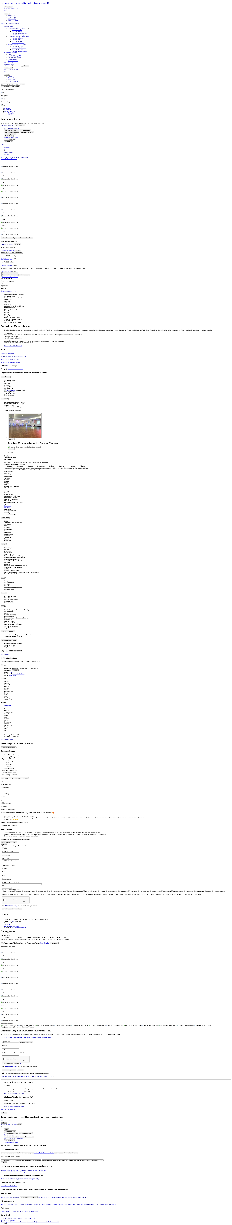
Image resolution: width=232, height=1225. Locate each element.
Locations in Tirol (17, 31)
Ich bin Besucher (13, 1172)
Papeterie (88, 891)
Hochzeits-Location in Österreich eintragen (39, 1204)
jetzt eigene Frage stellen (8, 1109)
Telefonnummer (6, 879)
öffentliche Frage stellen (26, 1042)
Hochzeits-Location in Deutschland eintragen (14, 1204)
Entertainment (5, 517)
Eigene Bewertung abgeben (8, 747)
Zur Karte (7, 924)
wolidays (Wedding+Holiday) (8, 640)
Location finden (9, 26)
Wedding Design (145, 891)
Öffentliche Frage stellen (11, 1142)
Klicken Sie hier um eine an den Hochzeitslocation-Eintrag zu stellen (26, 1037)
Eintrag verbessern (10, 139)
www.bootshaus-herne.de (11, 128)
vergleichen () (29, 1179)
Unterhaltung (189, 891)
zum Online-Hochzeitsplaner (9, 1186)
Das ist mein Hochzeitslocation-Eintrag (23, 1170)
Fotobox (209, 891)
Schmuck (102, 891)
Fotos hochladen (9, 1140)
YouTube (15, 1218)
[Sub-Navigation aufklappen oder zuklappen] (28, 28)
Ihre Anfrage (5, 858)
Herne (10, 672)
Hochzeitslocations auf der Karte (10, 1197)
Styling (95, 891)
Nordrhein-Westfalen (18, 674)
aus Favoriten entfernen (25, 1133)
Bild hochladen (9, 136)
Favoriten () (10, 1179)
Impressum (4, 1211)
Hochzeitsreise (199, 891)
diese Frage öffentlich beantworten (14, 1093)
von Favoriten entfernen (24, 130)
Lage (5, 149)
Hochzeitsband (42, 891)
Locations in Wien (17, 30)
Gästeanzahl (5, 886)
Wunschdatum (6, 855)
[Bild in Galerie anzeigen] (9, 273)
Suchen (26, 66)
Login (9, 54)
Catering (18, 891)
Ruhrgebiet (7, 705)
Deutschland (12, 675)
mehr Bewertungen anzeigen (8, 842)
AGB (20, 1063)
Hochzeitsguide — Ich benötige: (11, 889)
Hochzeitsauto (123, 891)
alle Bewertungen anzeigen (8, 291)
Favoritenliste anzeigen (7, 244)
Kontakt (11, 739)
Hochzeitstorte (78, 891)
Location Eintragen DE (14, 56)
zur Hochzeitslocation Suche (9, 159)
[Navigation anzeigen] (1, 1126)
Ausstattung (4, 398)
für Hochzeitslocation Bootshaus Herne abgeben (17, 1153)
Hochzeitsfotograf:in (30, 891)
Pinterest (20, 1218)
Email (4, 875)
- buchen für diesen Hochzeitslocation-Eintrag (86, 1160)
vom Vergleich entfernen (26, 132)
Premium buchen (13, 61)
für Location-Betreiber (10, 52)
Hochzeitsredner (112, 891)
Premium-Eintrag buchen (97, 1204)
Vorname (4, 868)
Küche (3, 606)
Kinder (3, 577)
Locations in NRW (17, 39)
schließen (17, 244)
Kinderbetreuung (178, 891)
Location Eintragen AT (14, 57)
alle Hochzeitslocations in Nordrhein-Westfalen (14, 157)
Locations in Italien (17, 46)
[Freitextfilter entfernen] (22, 66)
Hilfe (5, 10)
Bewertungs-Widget (110, 1204)
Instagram (10, 1218)
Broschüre (7, 506)
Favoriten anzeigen (10, 1135)
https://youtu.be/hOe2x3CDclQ (13, 346)
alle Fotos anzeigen (24, 275)
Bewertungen (8, 152)
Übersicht (7, 147)
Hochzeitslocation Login (11, 9)
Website (4, 848)
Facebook (7, 507)
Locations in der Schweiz (19, 48)
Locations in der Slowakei (19, 51)
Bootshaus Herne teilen (11, 137)
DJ (50, 891)
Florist (70, 891)
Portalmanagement (34, 1211)
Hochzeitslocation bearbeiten (81, 1204)
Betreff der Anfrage (7, 851)
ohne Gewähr (45, 943)
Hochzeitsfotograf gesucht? (13, 3)
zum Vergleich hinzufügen (12, 132)
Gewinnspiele (54, 1197)
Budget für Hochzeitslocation (10, 882)
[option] (12, 15)
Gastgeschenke (156, 891)
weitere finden (44, 1153)
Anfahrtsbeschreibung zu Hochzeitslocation (13, 356)
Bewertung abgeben (10, 134)
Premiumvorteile (12, 59)
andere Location (9, 891)
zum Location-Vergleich (71, 1197)
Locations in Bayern (17, 41)
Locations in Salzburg (18, 35)
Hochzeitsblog (8, 62)
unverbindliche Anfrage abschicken (12, 909)
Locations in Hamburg (18, 43)
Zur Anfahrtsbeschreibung (11, 926)
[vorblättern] (1, 236)
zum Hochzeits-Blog (44, 1197)
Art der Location (5, 377)
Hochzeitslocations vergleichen (13, 1138)
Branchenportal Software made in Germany (22, 1222)
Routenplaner (4, 654)
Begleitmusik (167, 891)
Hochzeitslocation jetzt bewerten (14, 778)
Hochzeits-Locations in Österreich (18, 28)
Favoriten (61, 1197)
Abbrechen (20, 1070)
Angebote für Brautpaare (7, 631)
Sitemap (26, 1211)
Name (4, 1049)
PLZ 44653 (16, 670)
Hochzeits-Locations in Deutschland (18, 36)
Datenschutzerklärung (11, 906)
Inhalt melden (8, 141)
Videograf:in (134, 891)
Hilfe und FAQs (82, 1197)
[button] (116, 198)
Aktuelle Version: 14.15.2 (51, 1222)
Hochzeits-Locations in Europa (17, 44)
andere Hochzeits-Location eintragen (62, 1204)
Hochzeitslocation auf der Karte (10, 359)
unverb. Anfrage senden (8, 125)
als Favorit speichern (10, 130)
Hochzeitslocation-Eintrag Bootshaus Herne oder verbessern (21, 1160)
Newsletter (26, 1218)
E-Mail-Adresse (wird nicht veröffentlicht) (14, 1053)
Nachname (5, 872)
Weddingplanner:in (219, 891)
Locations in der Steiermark (19, 33)
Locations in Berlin (17, 38)
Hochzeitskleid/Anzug (59, 891)
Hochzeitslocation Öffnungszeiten (10, 362)
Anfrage (6, 154)
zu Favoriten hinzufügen (11, 1133)
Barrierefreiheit (9, 7)
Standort (3, 544)
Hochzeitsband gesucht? (38, 3)
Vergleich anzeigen (6, 259)
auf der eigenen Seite (54, 1160)
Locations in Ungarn (17, 49)
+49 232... (9, 366)
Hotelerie (3, 592)
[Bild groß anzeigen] (25, 425)
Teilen (6, 1129)
